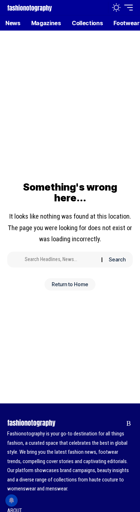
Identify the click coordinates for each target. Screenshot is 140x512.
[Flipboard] (117, 423)
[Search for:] (60, 260)
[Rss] (129, 423)
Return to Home (70, 284)
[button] (101, 7)
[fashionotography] (29, 7)
